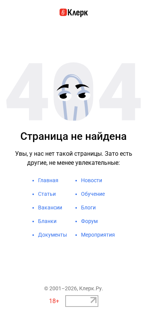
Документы (52, 235)
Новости (91, 180)
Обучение (93, 194)
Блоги (88, 207)
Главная (48, 180)
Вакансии (50, 207)
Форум (89, 221)
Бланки (47, 221)
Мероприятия (98, 235)
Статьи (47, 194)
